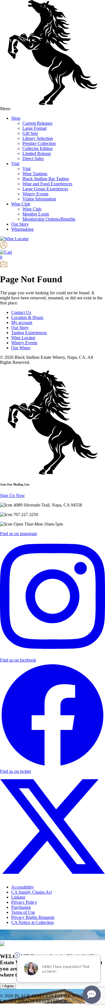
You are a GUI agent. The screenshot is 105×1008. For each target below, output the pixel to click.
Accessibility (22, 887)
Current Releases (37, 123)
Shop (15, 118)
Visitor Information (39, 198)
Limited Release (36, 153)
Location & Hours (27, 317)
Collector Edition (37, 148)
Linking (18, 897)
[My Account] (3, 247)
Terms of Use (23, 912)
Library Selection (37, 138)
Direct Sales (33, 158)
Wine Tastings (34, 173)
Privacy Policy (24, 902)
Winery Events (35, 193)
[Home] (52, 103)
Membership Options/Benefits (48, 219)
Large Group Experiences (45, 188)
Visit (15, 163)
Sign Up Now (12, 495)
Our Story (20, 224)
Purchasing (21, 907)
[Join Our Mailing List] (3, 265)
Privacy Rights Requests (32, 917)
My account (21, 322)
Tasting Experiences (29, 332)
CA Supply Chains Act (31, 892)
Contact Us (21, 312)
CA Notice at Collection (32, 922)
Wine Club (20, 204)
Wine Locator (23, 337)
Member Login (35, 214)
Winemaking (22, 229)
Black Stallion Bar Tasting (45, 178)
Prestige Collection (39, 143)
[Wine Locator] (14, 238)
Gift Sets (30, 133)
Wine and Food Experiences (47, 183)
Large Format (34, 128)
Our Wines (20, 347)
